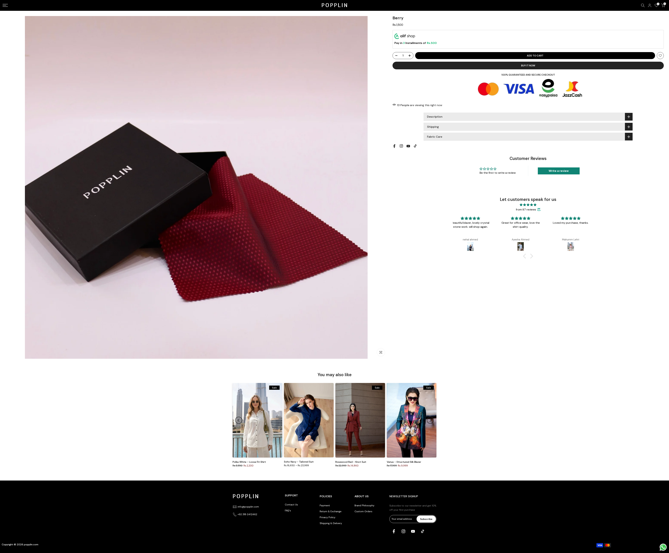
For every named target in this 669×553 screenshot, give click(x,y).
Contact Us (291, 504)
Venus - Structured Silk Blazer (404, 461)
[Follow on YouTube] (408, 146)
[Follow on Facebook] (394, 146)
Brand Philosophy (364, 505)
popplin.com (31, 544)
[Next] (430, 420)
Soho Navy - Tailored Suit (299, 461)
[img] (528, 204)
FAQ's (288, 510)
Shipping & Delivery (331, 523)
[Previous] (238, 420)
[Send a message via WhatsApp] (663, 547)
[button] (525, 256)
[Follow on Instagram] (401, 146)
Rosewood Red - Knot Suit (350, 461)
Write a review (559, 171)
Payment (325, 505)
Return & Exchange (330, 511)
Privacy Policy (327, 517)
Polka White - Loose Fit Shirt (249, 461)
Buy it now (528, 65)
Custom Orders (363, 511)
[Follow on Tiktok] (415, 146)
